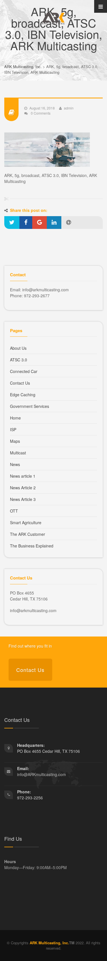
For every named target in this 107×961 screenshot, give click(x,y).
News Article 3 (23, 499)
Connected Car (23, 371)
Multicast (18, 453)
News (15, 464)
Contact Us (20, 383)
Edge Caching (22, 394)
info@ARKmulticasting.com (41, 774)
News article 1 (22, 476)
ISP (13, 429)
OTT (14, 511)
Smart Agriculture (25, 522)
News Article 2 (23, 487)
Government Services (29, 406)
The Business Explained (31, 546)
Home (15, 418)
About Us (18, 348)
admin (69, 108)
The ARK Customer (27, 534)
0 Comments (40, 113)
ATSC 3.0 (18, 360)
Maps (15, 441)
